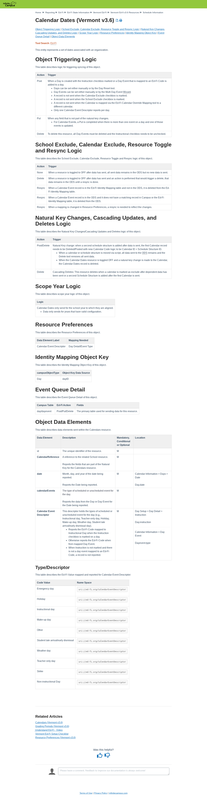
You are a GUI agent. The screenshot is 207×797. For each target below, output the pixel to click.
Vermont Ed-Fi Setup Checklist (51, 734)
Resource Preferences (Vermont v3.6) (55, 737)
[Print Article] (121, 20)
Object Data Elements (63, 36)
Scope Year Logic (88, 33)
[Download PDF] (117, 20)
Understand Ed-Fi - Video (49, 730)
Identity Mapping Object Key (141, 33)
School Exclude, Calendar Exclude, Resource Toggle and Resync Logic (100, 29)
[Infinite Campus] (11, 2)
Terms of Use (86, 793)
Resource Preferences (112, 33)
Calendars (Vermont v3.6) (49, 722)
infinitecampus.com (118, 793)
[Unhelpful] (107, 756)
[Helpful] (100, 756)
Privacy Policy (100, 793)
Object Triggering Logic (47, 29)
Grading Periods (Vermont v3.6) (52, 726)
